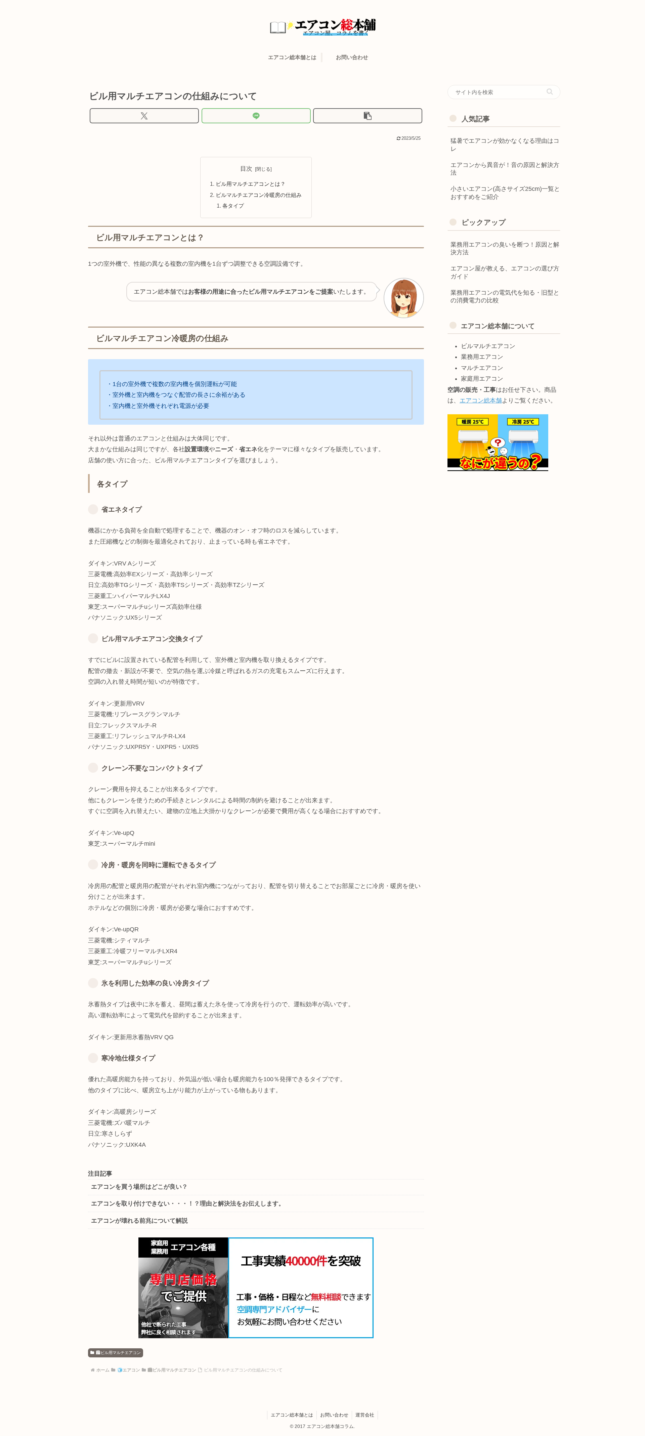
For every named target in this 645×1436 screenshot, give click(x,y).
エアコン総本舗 (481, 400)
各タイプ (233, 206)
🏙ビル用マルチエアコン (118, 1352)
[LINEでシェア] (256, 115)
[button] (367, 115)
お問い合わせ (334, 1415)
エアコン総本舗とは (292, 1415)
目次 (246, 168)
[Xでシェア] (144, 115)
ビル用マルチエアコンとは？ (251, 184)
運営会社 (364, 1415)
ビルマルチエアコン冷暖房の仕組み (259, 195)
